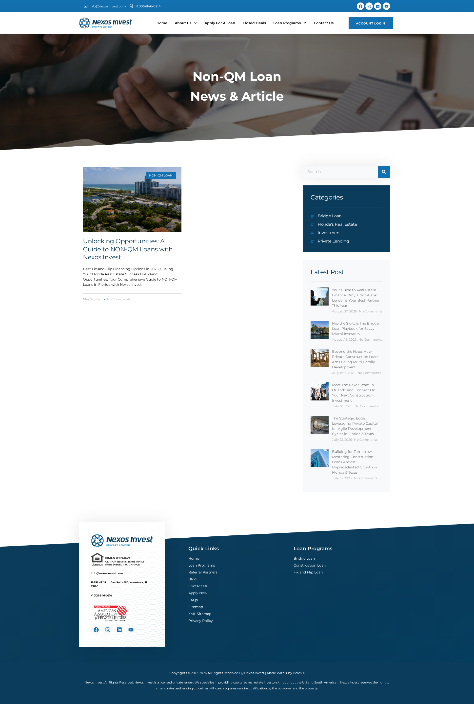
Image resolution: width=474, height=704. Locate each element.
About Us (183, 23)
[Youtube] (386, 6)
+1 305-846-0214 (101, 595)
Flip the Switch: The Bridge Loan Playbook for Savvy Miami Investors (355, 328)
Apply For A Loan (220, 23)
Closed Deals (254, 23)
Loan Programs (287, 23)
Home (162, 23)
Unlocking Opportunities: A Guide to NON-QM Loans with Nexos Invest (128, 249)
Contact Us (324, 23)
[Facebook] (360, 6)
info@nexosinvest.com (107, 573)
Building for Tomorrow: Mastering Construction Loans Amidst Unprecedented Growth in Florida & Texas (354, 462)
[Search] (384, 172)
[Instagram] (369, 6)
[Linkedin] (377, 6)
